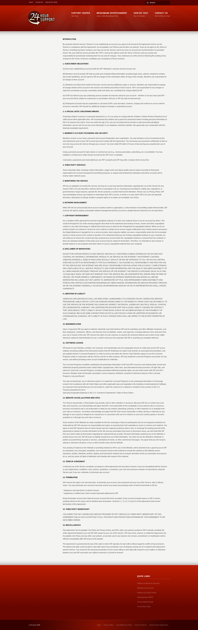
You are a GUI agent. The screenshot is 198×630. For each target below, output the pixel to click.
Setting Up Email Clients (146, 593)
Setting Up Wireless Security (148, 583)
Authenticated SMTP (145, 597)
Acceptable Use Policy (124, 625)
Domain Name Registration (158, 625)
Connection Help (143, 607)
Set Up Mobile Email (145, 602)
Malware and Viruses (145, 588)
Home (31, 2)
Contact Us (39, 2)
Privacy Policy (109, 625)
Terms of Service (141, 625)
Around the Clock (51, 2)
